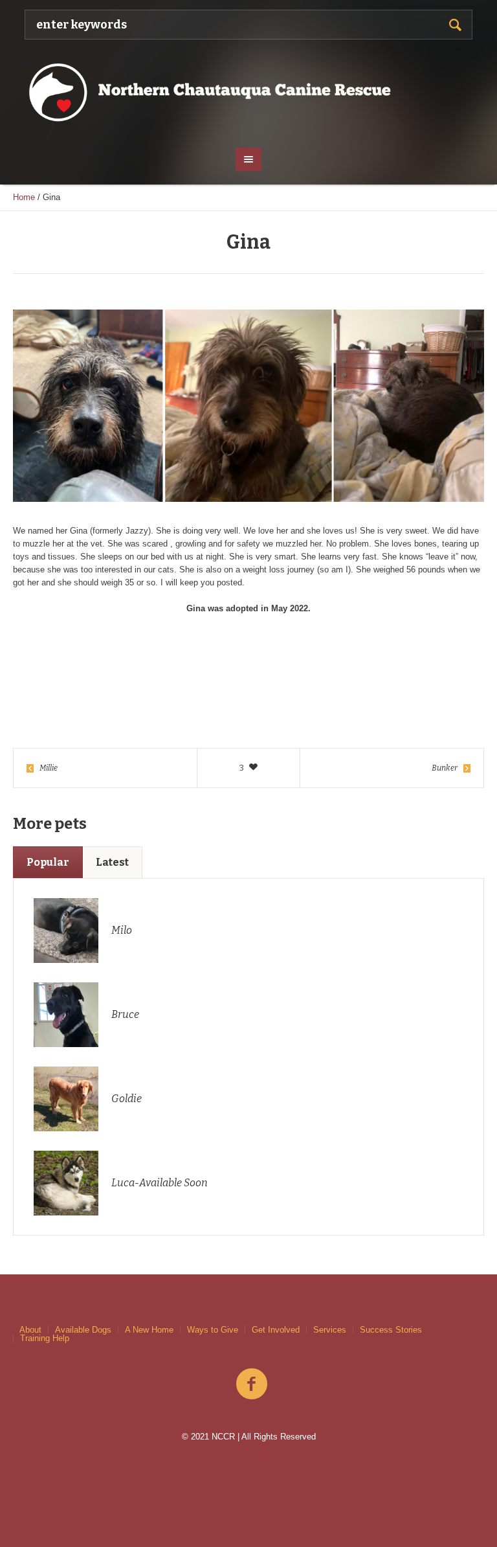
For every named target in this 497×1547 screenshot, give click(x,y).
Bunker (445, 768)
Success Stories (391, 1330)
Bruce (125, 1014)
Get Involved (276, 1330)
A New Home (149, 1330)
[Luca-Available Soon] (66, 1183)
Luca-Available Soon (159, 1183)
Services (329, 1330)
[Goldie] (66, 1098)
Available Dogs (83, 1330)
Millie (48, 768)
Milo (121, 930)
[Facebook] (252, 1384)
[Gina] (248, 405)
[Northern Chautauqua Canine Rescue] (248, 92)
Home (24, 197)
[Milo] (66, 930)
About (30, 1330)
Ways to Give (212, 1330)
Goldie (126, 1098)
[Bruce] (66, 1014)
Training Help (44, 1338)
